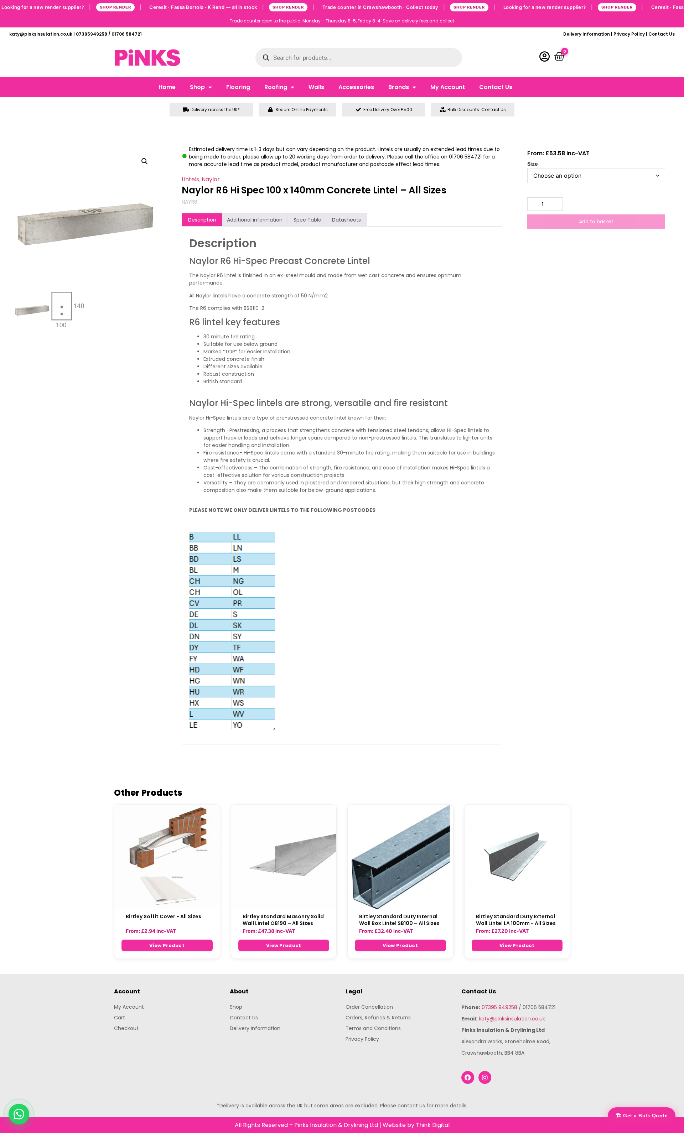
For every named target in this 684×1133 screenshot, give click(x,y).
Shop (197, 87)
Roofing (275, 87)
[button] (144, 161)
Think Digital (433, 1125)
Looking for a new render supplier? (71, 7)
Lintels (190, 179)
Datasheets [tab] (346, 219)
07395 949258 (499, 1007)
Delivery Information (586, 34)
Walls (316, 87)
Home (167, 87)
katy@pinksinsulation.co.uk (512, 1018)
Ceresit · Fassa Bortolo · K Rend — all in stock (232, 7)
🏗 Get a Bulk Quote (642, 1115)
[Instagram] (484, 1077)
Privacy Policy (629, 34)
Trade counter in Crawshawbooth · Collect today (409, 7)
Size (532, 163)
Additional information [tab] (255, 219)
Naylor (211, 179)
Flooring (238, 87)
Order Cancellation (369, 1006)
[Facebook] (467, 1077)
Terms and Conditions (373, 1028)
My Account (447, 87)
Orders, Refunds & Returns (378, 1017)
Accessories (356, 87)
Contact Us (661, 34)
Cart (119, 1017)
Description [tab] (202, 219)
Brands (398, 87)
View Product (167, 945)
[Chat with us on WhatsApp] (19, 1114)
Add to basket (596, 221)
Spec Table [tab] (307, 219)
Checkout (126, 1028)
